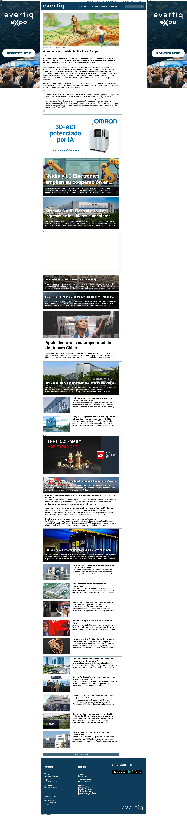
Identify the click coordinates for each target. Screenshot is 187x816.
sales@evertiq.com (51, 776)
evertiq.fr (117, 1)
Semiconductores (48, 47)
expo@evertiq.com (51, 782)
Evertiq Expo (88, 6)
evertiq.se (141, 1)
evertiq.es (108, 1)
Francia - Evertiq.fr (85, 795)
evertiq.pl (134, 1)
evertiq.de (100, 1)
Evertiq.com (82, 776)
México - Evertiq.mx (85, 782)
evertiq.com (91, 1)
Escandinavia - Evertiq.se (87, 793)
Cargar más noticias (81, 754)
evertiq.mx (125, 1)
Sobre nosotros (101, 6)
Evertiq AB (53, 6)
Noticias (79, 6)
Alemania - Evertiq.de (85, 787)
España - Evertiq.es (85, 789)
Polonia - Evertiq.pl (85, 791)
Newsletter (113, 6)
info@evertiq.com (50, 787)
